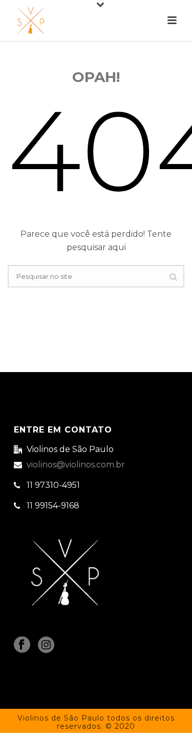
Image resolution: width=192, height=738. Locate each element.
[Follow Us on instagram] (46, 645)
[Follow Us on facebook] (22, 645)
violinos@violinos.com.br (76, 464)
